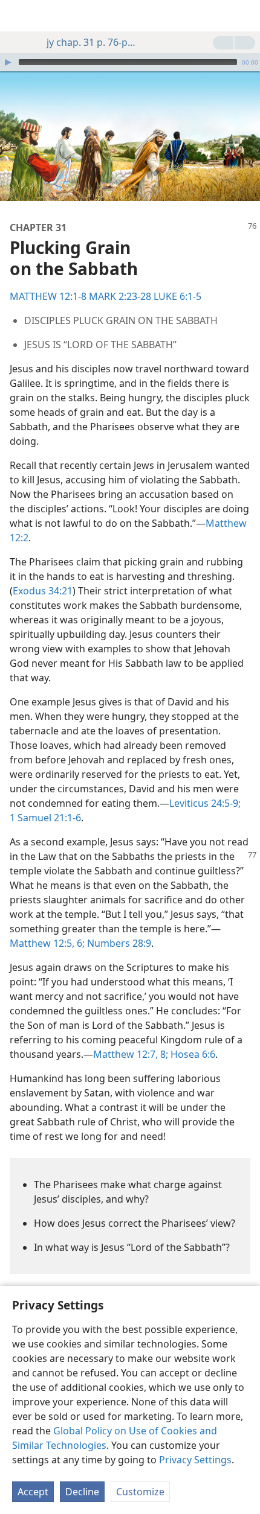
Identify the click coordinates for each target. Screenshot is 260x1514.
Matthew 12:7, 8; (130, 1054)
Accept (33, 1491)
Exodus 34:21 (43, 590)
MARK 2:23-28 (120, 296)
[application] (130, 62)
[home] (18, 15)
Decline (82, 1491)
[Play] (8, 62)
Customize (140, 1491)
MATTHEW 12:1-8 (48, 296)
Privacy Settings (195, 1459)
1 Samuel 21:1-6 (45, 817)
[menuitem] (18, 15)
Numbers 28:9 (118, 943)
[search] (245, 15)
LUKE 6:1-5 (177, 296)
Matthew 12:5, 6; (47, 943)
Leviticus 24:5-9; (205, 803)
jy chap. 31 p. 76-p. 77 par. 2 (92, 42)
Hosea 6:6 (191, 1054)
